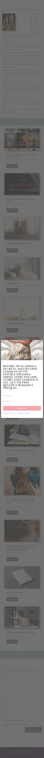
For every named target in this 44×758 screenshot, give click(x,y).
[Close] (40, 343)
